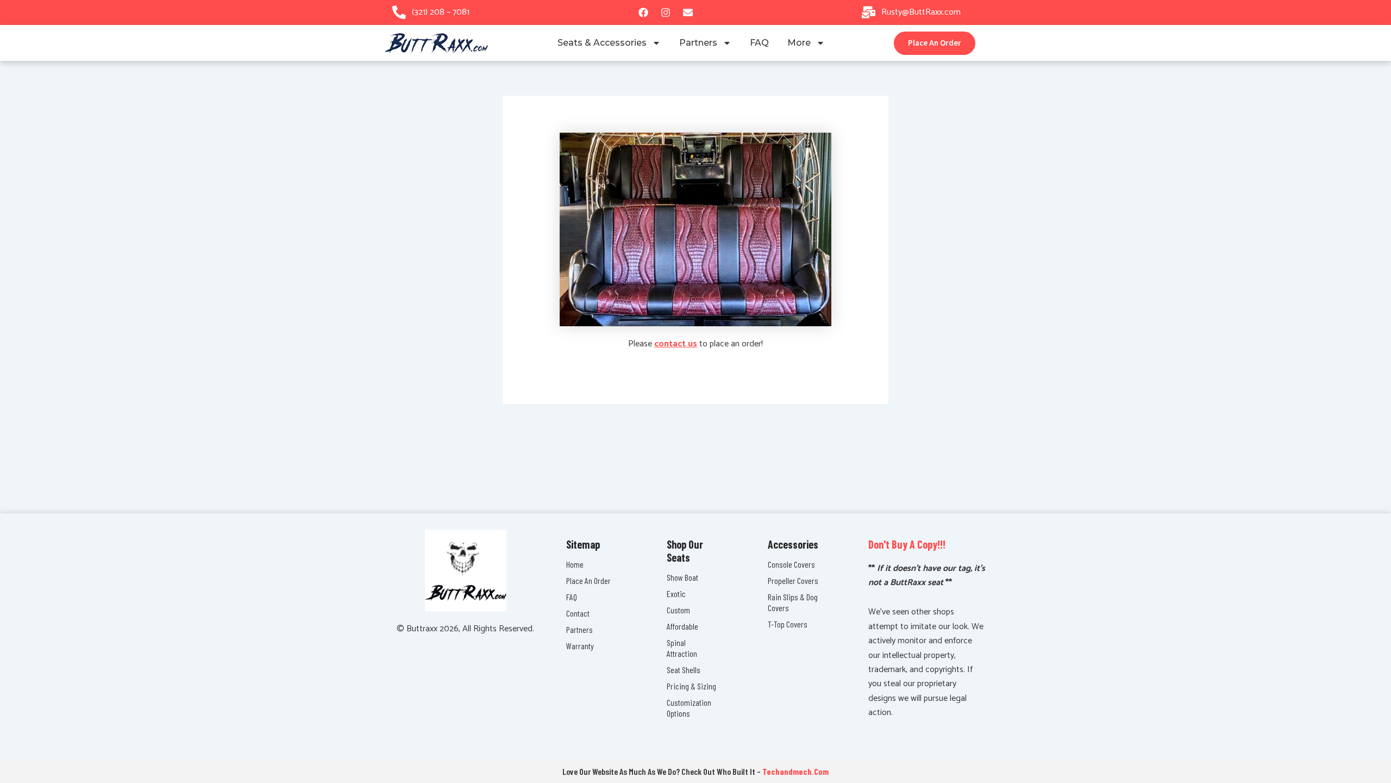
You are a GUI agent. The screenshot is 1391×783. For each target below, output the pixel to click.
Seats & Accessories (602, 43)
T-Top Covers (787, 624)
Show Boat (682, 577)
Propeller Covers (793, 580)
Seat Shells (683, 669)
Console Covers (791, 564)
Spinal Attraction (682, 647)
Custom (678, 610)
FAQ (759, 43)
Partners (698, 43)
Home (575, 564)
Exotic (676, 593)
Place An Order (588, 580)
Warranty (580, 646)
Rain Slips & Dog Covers (793, 602)
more (799, 43)
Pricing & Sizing (691, 686)
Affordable (682, 626)
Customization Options (689, 707)
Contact (578, 613)
